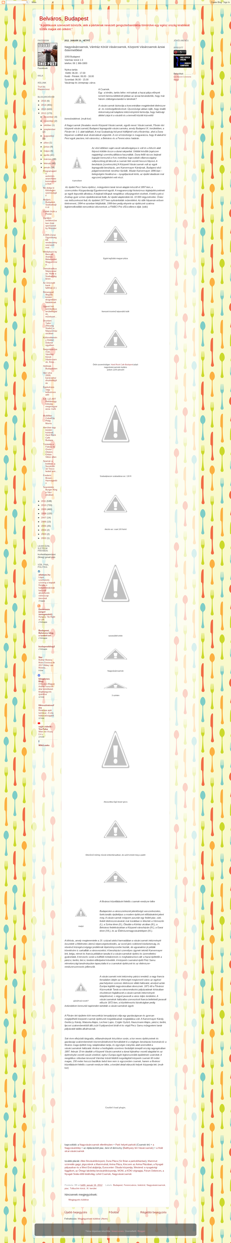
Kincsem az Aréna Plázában (137, 1164)
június (47, 147)
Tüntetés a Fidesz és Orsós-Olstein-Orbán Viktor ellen (49, 450)
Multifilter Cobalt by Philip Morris (49, 420)
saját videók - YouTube (45, 727)
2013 (44, 109)
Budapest (118, 1185)
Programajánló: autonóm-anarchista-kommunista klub (50, 177)
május (47, 151)
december (49, 117)
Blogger (141, 1231)
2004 (44, 530)
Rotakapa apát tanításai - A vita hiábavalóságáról (46, 713)
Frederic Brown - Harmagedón (50, 479)
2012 (44, 113)
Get (175, 77)
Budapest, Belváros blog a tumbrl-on (45, 633)
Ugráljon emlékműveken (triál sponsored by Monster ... (50, 224)
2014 (44, 105)
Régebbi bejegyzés (153, 1212)
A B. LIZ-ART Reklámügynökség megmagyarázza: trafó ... (50, 405)
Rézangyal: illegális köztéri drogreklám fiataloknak (50, 297)
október (48, 125)
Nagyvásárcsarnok (122, 1174)
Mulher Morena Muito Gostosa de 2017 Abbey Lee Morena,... (46, 664)
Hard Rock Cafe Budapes (122, 365)
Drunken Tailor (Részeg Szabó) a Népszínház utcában (50, 327)
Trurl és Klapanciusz (44, 88)
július (46, 142)
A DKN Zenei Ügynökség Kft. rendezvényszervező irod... (50, 241)
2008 (44, 513)
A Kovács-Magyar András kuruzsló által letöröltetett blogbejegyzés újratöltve (46, 689)
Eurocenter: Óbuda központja (117, 1167)
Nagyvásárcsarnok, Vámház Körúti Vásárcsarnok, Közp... (50, 355)
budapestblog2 (46, 646)
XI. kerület (91, 1188)
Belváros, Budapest (63, 18)
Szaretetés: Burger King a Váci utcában (50, 491)
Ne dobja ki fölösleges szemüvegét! (50, 192)
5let (40, 657)
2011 (44, 501)
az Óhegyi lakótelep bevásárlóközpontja (95, 1171)
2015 (44, 101)
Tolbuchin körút (77, 1188)
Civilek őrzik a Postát (50, 212)
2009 (44, 509)
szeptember (49, 129)
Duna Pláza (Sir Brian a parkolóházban (126, 1161)
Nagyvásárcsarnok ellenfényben (96, 1144)
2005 (44, 526)
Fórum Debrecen (152, 1171)
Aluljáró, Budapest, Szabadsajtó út (49, 203)
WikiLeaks (44, 745)
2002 (44, 538)
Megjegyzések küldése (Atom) (93, 1219)
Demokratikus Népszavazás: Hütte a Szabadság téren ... (50, 273)
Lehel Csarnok (103, 1174)
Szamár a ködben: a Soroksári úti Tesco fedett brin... (50, 466)
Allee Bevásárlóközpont (92, 1161)
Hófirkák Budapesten (50, 367)
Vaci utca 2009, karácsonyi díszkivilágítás (50, 378)
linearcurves (118, 1231)
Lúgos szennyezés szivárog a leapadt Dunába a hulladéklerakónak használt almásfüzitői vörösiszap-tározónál (46, 587)
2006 (44, 522)
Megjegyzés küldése (79, 1200)
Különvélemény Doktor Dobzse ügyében (50, 341)
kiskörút (141, 1185)
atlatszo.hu (44, 575)
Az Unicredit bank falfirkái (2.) (50, 285)
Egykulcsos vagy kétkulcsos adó (49, 391)
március (48, 159)
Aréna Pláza (115, 1164)
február (48, 163)
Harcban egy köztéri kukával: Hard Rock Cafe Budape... (49, 433)
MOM (121, 1171)
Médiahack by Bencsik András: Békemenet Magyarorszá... (50, 258)
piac (67, 1188)
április (47, 155)
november (49, 121)
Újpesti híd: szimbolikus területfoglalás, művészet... (50, 311)
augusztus (49, 136)
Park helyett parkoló (125, 1144)
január (47, 167)
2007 (44, 517)
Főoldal (114, 1212)
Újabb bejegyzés (75, 1212)
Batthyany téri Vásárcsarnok (138, 1148)
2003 (44, 534)
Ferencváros (130, 1185)
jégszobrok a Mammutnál (95, 1164)
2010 (44, 505)
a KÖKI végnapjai (134, 1171)
